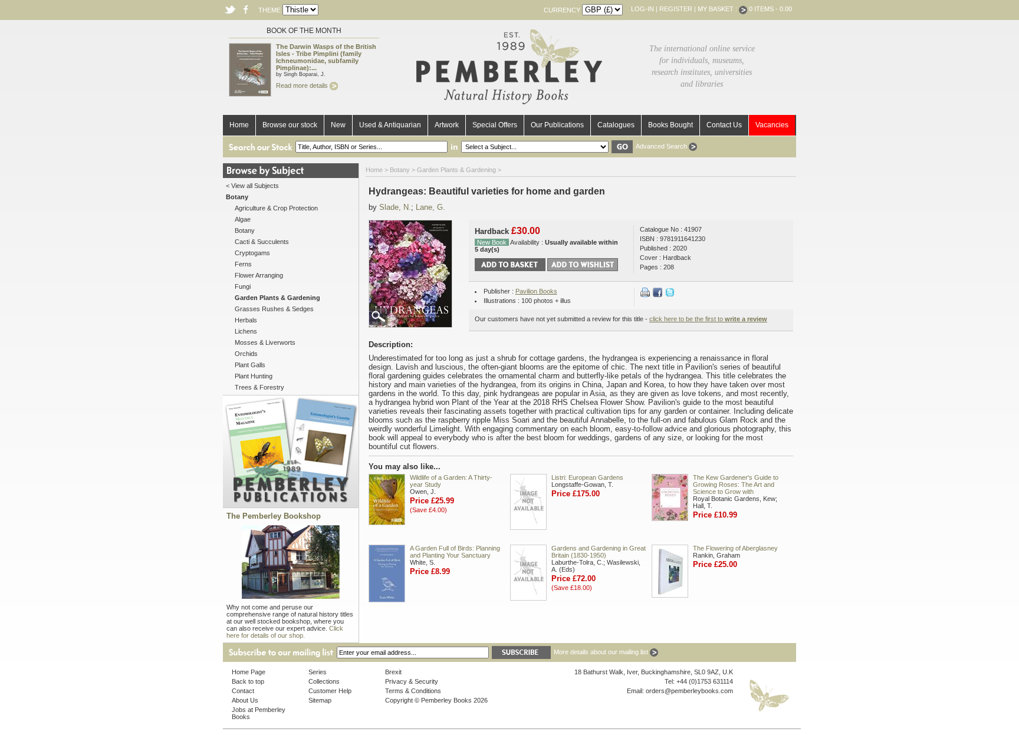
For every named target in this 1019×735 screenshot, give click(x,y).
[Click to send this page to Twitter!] (670, 294)
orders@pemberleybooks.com (689, 690)
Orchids (246, 353)
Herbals (246, 320)
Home (239, 125)
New (338, 125)
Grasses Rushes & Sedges (274, 308)
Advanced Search (662, 146)
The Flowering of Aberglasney (735, 548)
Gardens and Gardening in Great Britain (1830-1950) (598, 552)
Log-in (642, 8)
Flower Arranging (259, 275)
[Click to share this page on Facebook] (657, 294)
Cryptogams (252, 252)
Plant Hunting (253, 376)
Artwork (447, 125)
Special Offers (494, 125)
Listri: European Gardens (587, 477)
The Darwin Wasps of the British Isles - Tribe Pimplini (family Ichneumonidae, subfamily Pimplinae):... (326, 57)
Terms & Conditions (413, 690)
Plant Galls (250, 364)
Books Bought (670, 125)
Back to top (248, 681)
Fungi (243, 286)
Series (317, 671)
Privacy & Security (411, 681)
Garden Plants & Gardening (456, 169)
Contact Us (724, 125)
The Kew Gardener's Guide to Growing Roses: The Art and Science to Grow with (735, 484)
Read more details (303, 85)
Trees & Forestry (259, 387)
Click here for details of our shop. (284, 632)
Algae (243, 219)
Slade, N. (395, 207)
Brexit (393, 671)
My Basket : (718, 8)
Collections (324, 681)
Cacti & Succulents (262, 241)
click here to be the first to (708, 318)
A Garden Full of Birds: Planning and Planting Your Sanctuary (455, 552)
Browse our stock (289, 125)
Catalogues (616, 125)
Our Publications (557, 125)
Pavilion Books (536, 291)
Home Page (248, 671)
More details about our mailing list (602, 651)
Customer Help (329, 690)
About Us (245, 700)
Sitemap (319, 700)
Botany (245, 230)
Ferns (243, 264)
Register (675, 8)
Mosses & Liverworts (265, 342)
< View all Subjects (252, 185)
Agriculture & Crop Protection (276, 208)
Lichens (246, 331)
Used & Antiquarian (390, 125)
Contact (243, 690)
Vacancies (771, 125)
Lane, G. (430, 207)
